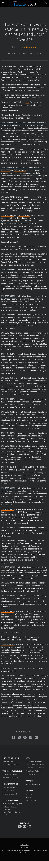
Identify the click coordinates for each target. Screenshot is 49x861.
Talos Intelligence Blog (34, 761)
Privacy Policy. (24, 853)
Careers (28, 797)
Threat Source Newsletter (35, 765)
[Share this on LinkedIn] (25, 737)
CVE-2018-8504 (7, 412)
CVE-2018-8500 (21, 167)
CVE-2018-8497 (7, 583)
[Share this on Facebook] (13, 737)
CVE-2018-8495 (7, 596)
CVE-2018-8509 (37, 122)
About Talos (30, 794)
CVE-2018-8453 (7, 296)
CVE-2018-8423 (7, 333)
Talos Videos (30, 774)
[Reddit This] (30, 737)
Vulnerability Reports (10, 774)
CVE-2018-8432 (7, 399)
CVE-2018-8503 (7, 676)
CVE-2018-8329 (7, 567)
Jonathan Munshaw (26, 47)
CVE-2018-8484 (7, 314)
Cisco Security (31, 800)
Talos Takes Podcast (33, 771)
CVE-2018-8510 (20, 170)
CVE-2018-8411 (7, 509)
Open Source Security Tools (13, 804)
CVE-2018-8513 (7, 167)
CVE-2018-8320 (7, 528)
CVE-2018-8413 (7, 611)
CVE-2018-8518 (7, 467)
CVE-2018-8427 (7, 433)
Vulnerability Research (12, 771)
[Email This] (36, 737)
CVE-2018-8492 (7, 541)
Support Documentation (34, 784)
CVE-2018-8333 (7, 488)
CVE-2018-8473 (7, 149)
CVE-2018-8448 (7, 269)
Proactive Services (9, 791)
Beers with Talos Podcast (35, 768)
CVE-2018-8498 (37, 467)
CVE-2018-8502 (7, 354)
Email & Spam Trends (10, 765)
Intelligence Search (9, 761)
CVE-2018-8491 (7, 122)
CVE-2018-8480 (7, 446)
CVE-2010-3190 (7, 644)
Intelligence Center (11, 758)
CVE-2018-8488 (21, 467)
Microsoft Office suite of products (26, 98)
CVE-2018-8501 (7, 378)
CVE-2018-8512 (7, 254)
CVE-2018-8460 (21, 122)
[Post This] (19, 737)
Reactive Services (9, 787)
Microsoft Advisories (10, 778)
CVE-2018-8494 (7, 197)
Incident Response (10, 784)
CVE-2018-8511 (34, 167)
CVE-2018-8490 (7, 215)
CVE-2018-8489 (24, 215)
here (27, 102)
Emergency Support (10, 794)
